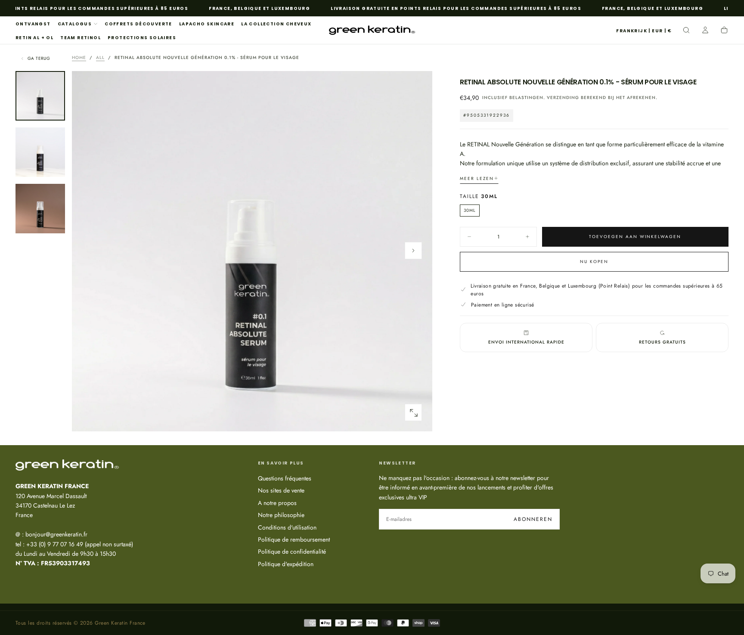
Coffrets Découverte (138, 24)
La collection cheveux (276, 24)
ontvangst (33, 24)
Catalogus (75, 24)
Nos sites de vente (281, 490)
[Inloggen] (705, 31)
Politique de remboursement (294, 539)
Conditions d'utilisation (287, 527)
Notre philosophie (281, 515)
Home (79, 57)
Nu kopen (594, 261)
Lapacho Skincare (206, 24)
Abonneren (533, 519)
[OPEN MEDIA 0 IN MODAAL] (413, 413)
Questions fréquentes (284, 478)
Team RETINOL (80, 37)
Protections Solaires (142, 37)
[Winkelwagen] (724, 31)
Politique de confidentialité (292, 551)
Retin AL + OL (34, 37)
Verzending (563, 97)
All (100, 57)
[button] (644, 31)
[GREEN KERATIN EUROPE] (67, 465)
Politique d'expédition (285, 564)
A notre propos (277, 503)
